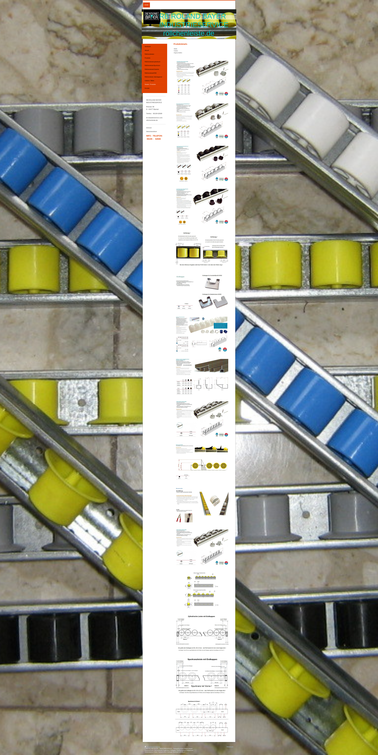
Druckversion (150, 747)
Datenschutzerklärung (151, 131)
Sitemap (157, 747)
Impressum (149, 127)
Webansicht (230, 746)
